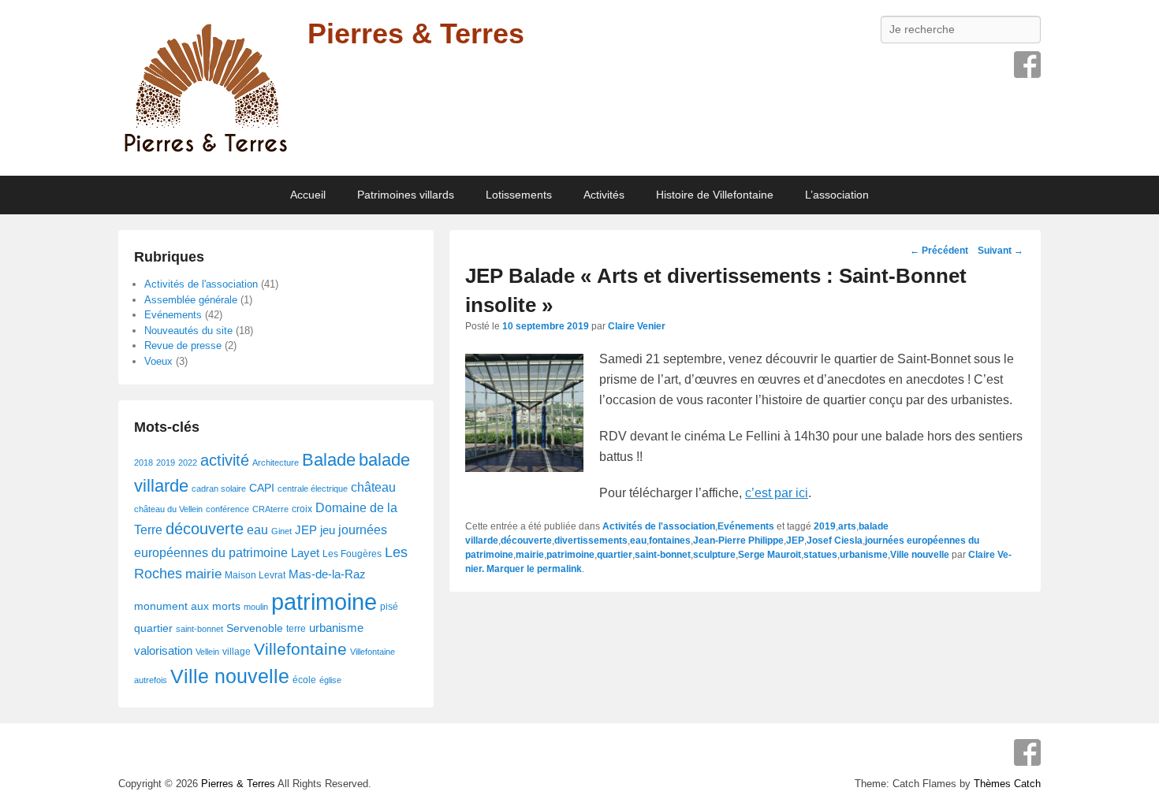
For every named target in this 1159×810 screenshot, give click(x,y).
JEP (795, 540)
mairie (530, 554)
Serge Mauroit (769, 554)
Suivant (1000, 250)
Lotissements (519, 194)
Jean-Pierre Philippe (738, 540)
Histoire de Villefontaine (714, 194)
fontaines (670, 540)
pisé (389, 606)
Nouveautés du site (188, 330)
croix (302, 509)
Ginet (281, 531)
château (373, 487)
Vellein (207, 651)
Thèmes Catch (1007, 784)
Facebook (1027, 64)
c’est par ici (776, 493)
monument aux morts (187, 606)
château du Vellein (168, 509)
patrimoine (570, 554)
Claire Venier (636, 326)
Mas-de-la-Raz (327, 574)
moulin (256, 606)
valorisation (163, 651)
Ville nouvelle (919, 554)
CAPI (261, 488)
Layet (305, 553)
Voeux (158, 361)
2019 (825, 526)
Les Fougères (352, 553)
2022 (187, 462)
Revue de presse (183, 345)
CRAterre (270, 509)
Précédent (939, 250)
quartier (614, 554)
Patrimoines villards (405, 194)
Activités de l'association (658, 526)
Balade (329, 460)
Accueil (308, 194)
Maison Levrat (255, 575)
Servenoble (254, 628)
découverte (526, 540)
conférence (227, 509)
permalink (559, 568)
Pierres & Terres (415, 33)
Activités (603, 194)
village (236, 651)
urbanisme (864, 554)
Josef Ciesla (835, 540)
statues (820, 554)
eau (638, 540)
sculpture (714, 554)
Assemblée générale (190, 300)
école (304, 680)
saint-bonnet (663, 554)
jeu (327, 530)
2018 (143, 462)
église (330, 680)
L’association (837, 194)
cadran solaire (219, 488)
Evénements (745, 526)
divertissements (591, 540)
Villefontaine (300, 649)
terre (296, 628)
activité (224, 460)
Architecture (275, 462)
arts (847, 526)
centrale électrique (313, 488)
